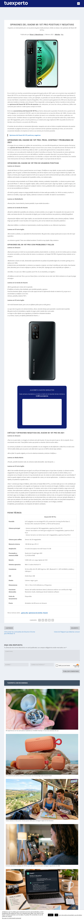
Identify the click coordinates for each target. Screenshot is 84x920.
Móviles (57, 34)
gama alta (24, 613)
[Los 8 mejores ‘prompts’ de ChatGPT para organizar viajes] (42, 889)
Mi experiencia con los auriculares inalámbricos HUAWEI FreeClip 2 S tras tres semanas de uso (32, 730)
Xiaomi (45, 613)
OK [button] (56, 915)
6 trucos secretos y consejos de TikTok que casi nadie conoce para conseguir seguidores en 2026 (33, 866)
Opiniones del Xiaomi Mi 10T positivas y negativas (25, 135)
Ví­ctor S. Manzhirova (36, 34)
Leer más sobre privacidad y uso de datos (70, 915)
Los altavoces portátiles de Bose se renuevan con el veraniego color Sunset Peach (29, 775)
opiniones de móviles (35, 613)
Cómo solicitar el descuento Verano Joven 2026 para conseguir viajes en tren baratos (29, 820)
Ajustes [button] (50, 915)
